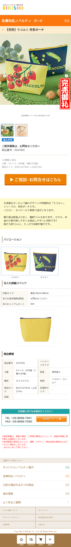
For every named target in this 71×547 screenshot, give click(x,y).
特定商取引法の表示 (45, 517)
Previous (4, 76)
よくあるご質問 (12, 502)
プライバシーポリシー (11, 517)
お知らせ (41, 524)
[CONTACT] (31, 539)
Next (66, 76)
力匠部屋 (6, 524)
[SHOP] (40, 539)
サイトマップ (43, 510)
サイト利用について (10, 510)
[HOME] (21, 539)
